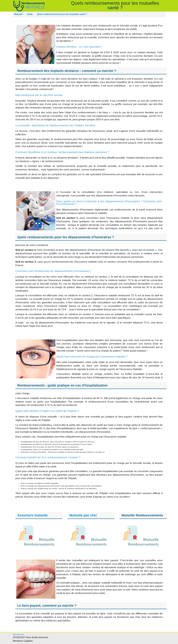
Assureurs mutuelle (32, 515)
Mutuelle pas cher (83, 515)
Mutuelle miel (18, 634)
